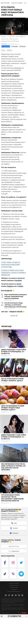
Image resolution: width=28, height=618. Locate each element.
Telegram (10, 286)
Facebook (18, 280)
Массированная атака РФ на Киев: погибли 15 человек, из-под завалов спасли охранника (13, 467)
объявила (17, 68)
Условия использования (14, 583)
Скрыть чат (14, 315)
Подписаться (15, 551)
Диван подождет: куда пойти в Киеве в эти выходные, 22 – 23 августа (13, 437)
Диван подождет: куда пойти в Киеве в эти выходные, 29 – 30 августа (13, 352)
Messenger (15, 533)
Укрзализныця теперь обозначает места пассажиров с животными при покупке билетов (12, 498)
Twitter (20, 286)
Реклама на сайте (14, 587)
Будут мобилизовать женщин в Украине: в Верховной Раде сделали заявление (15, 296)
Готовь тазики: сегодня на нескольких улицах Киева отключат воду (10, 264)
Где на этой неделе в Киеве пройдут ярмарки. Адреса (12, 380)
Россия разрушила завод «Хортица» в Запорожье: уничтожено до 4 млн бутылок (15, 305)
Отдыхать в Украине (16, 3)
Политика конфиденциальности (14, 591)
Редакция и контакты (14, 585)
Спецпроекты (14, 589)
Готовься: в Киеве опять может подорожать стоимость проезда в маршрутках (13, 272)
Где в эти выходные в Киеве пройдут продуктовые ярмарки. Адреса (12, 408)
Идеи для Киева (5, 3)
